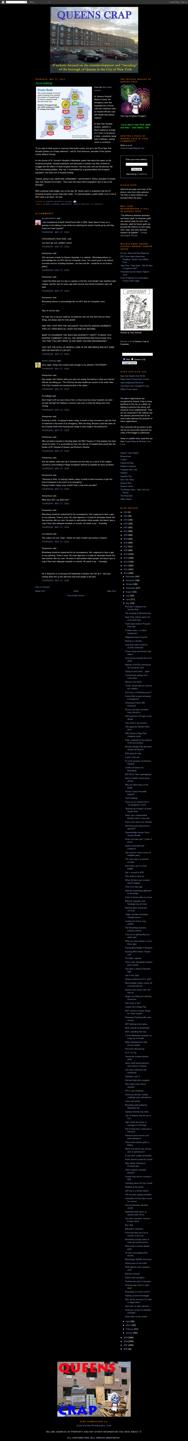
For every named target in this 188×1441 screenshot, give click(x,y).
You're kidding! (131, 798)
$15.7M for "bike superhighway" (138, 774)
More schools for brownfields (137, 1028)
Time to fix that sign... (134, 887)
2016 (126, 550)
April (128, 1321)
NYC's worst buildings (134, 1091)
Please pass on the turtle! (136, 1263)
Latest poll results (132, 1101)
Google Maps (130, 441)
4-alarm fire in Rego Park (135, 1007)
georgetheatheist (49, 218)
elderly (47, 204)
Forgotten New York (128, 470)
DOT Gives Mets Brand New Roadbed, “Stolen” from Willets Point (134, 259)
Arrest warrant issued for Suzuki (138, 1159)
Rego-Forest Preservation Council (134, 379)
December (130, 576)
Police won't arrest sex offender (138, 822)
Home (76, 591)
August (129, 592)
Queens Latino (126, 486)
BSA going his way (133, 753)
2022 (126, 527)
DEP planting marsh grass (136, 1024)
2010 (126, 573)
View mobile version (75, 595)
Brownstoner (125, 456)
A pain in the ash (132, 757)
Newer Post (40, 591)
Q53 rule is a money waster (136, 1191)
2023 (126, 524)
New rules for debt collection (137, 1306)
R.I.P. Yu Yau (130, 1053)
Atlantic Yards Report (129, 453)
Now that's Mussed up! (135, 1049)
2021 (126, 531)
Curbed (123, 459)
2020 (126, 535)
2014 (126, 558)
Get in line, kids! (132, 975)
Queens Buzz (126, 483)
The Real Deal (126, 496)
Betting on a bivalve (133, 641)
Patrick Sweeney (49, 361)
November (130, 580)
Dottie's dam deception (135, 1277)
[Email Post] (74, 201)
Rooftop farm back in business (138, 1281)
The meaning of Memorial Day (138, 613)
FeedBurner (142, 174)
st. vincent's (97, 204)
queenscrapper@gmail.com (94, 1426)
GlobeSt (123, 473)
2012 (126, 565)
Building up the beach (134, 1187)
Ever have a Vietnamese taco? (138, 692)
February (130, 1329)
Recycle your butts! (133, 682)
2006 (126, 1349)
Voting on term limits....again (137, 671)
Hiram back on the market (136, 1316)
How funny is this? (133, 1003)
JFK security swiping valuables (138, 1195)
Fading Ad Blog (126, 463)
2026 (126, 512)
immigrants (66, 204)
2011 (126, 569)
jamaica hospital (81, 204)
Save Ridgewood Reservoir (131, 383)
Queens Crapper (54, 201)
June (128, 599)
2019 (126, 539)
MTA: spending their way (135, 1032)
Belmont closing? (132, 1274)
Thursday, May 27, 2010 (55, 232)
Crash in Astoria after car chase (138, 897)
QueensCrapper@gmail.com (132, 148)
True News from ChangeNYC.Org (134, 386)
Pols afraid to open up (134, 876)
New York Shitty (127, 480)
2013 (126, 562)
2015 (126, 554)
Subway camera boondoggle (137, 1296)
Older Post (111, 591)
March (129, 1325)
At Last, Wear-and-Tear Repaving (134, 253)
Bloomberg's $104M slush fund (138, 1259)
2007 (126, 1345)
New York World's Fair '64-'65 (132, 376)
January (129, 1333)
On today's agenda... (134, 958)
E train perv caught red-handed (138, 1156)
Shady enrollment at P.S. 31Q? (138, 979)
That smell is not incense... (136, 723)
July (128, 596)
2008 (126, 1341)
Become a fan (126, 341)
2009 (126, 1337)
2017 (126, 546)
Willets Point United (128, 389)
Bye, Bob (129, 1225)
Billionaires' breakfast (134, 1229)
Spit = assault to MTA (134, 872)
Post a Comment (42, 587)
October (129, 584)
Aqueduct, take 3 (132, 1076)
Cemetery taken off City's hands (138, 1183)
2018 (126, 543)
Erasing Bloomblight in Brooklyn (138, 948)
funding (56, 204)
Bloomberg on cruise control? (137, 1292)
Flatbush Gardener (128, 466)
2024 (126, 520)
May (128, 603)
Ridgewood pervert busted (136, 637)
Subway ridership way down (137, 1112)
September (131, 588)
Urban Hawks (126, 499)
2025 (126, 516)
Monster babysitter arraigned (137, 1080)
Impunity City (126, 476)
